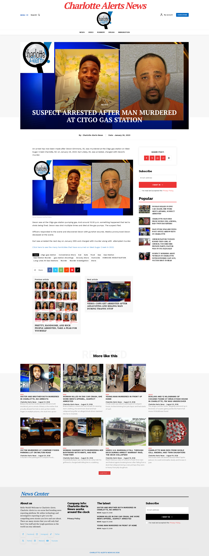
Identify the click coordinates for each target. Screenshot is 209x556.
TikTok (57, 534)
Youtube (54, 541)
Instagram (44, 534)
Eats (86, 255)
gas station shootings (64, 258)
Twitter (29, 541)
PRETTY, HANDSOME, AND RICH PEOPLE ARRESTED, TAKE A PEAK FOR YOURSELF (56, 328)
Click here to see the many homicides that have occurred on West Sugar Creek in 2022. (73, 247)
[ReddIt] (66, 270)
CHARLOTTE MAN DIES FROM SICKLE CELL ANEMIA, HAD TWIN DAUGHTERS (164, 221)
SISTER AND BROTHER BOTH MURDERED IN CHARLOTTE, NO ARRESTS (39, 397)
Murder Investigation (79, 261)
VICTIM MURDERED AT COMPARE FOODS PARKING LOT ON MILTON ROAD (39, 451)
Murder (64, 261)
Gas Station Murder (42, 258)
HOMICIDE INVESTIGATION (114, 258)
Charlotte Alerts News (93, 135)
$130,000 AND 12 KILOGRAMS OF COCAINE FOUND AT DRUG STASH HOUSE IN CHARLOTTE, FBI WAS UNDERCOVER (168, 398)
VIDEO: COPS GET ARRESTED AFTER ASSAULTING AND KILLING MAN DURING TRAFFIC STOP (107, 306)
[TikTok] (50, 534)
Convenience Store (67, 255)
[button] (36, 14)
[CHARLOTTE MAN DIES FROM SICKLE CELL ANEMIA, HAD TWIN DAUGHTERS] (144, 221)
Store (93, 261)
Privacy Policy (168, 191)
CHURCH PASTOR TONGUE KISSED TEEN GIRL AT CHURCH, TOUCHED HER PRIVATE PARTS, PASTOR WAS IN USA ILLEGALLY (163, 244)
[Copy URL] (77, 270)
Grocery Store (82, 258)
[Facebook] (49, 270)
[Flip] (72, 270)
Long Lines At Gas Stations (46, 261)
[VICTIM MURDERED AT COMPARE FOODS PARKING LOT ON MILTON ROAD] (40, 432)
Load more (104, 473)
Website (42, 541)
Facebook (30, 534)
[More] (168, 158)
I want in (156, 185)
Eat (79, 255)
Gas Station (109, 255)
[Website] (34, 541)
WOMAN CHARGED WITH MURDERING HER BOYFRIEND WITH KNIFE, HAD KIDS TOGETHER (83, 452)
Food (93, 255)
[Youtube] (47, 541)
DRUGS (150, 394)
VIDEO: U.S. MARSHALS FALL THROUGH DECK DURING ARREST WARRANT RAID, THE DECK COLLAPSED (124, 452)
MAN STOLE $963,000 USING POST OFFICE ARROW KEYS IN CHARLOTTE (164, 231)
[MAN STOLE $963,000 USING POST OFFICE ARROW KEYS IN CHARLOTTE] (144, 231)
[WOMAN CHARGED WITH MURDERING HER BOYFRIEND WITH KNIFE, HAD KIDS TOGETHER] (83, 432)
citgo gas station (48, 255)
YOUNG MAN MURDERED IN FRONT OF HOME (117, 525)
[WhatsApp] (61, 270)
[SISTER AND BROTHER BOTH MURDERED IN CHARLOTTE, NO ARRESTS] (40, 378)
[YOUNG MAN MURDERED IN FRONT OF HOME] (126, 378)
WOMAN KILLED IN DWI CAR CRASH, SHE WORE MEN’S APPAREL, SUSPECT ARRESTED (163, 210)
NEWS (104, 105)
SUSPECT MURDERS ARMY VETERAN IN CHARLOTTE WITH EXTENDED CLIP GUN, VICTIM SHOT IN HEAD (164, 257)
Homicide (95, 258)
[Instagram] (37, 534)
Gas (99, 255)
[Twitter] (55, 270)
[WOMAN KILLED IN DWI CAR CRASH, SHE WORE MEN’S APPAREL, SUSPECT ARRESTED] (144, 209)
